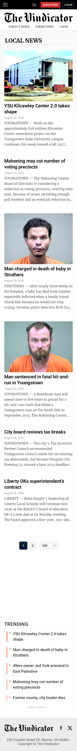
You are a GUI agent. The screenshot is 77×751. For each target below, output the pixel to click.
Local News (23, 40)
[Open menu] (5, 4)
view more (37, 707)
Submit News (44, 26)
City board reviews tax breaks (35, 432)
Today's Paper (19, 26)
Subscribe (50, 4)
